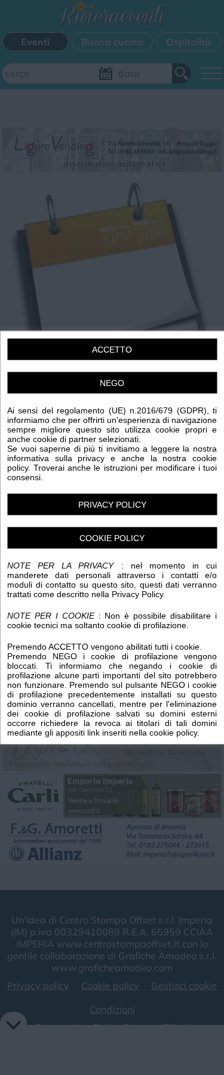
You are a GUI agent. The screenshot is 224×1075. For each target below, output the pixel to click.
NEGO (112, 383)
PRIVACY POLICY (112, 504)
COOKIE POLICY (112, 538)
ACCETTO (112, 349)
